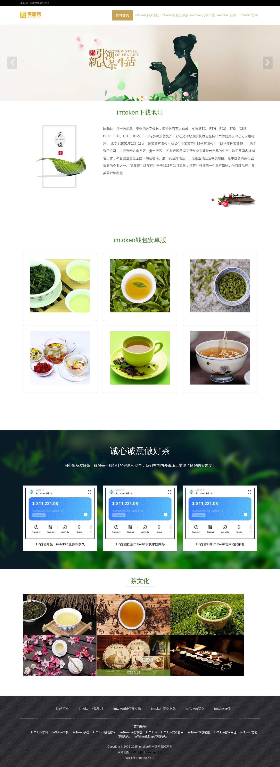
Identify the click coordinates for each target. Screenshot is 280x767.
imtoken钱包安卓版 (175, 15)
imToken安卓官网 (172, 732)
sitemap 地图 (154, 752)
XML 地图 (137, 752)
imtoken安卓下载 (202, 15)
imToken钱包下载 (131, 732)
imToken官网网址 (225, 732)
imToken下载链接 (199, 732)
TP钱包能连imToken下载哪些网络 (140, 544)
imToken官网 (39, 732)
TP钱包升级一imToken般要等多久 (60, 544)
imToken (151, 732)
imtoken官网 (249, 15)
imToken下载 (60, 732)
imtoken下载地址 (146, 15)
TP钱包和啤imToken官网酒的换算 (220, 544)
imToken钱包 (81, 732)
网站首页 (122, 15)
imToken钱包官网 (104, 732)
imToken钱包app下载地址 (150, 736)
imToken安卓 (226, 15)
